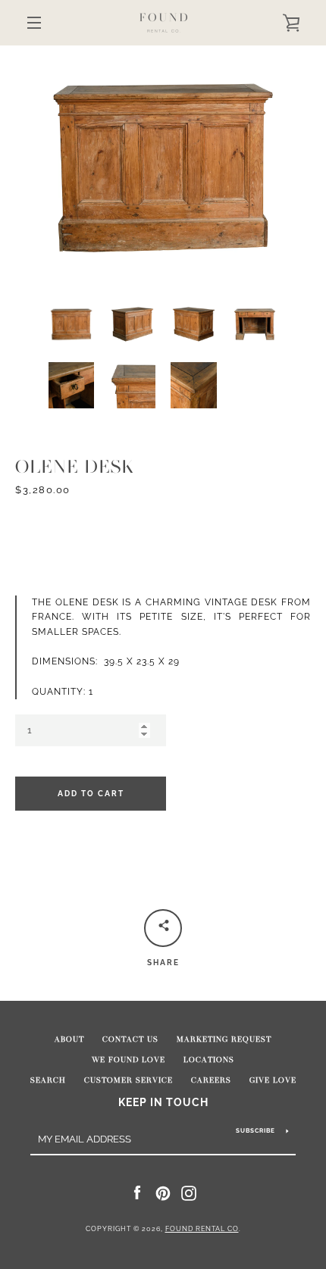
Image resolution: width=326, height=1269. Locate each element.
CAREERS (211, 1080)
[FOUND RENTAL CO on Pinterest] (163, 1192)
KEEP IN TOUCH (163, 1102)
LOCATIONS (208, 1059)
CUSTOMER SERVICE (128, 1080)
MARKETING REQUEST (224, 1039)
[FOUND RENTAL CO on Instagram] (188, 1192)
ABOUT (69, 1039)
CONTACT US (130, 1039)
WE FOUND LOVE (128, 1059)
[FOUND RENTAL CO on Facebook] (137, 1192)
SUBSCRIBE (255, 1130)
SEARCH (48, 1080)
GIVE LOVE (272, 1080)
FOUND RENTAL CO (202, 1229)
